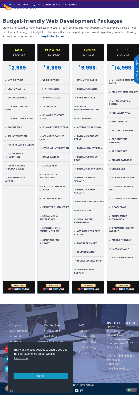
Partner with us (88, 336)
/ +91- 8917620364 (66, 4)
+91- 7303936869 (45, 4)
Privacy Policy (87, 341)
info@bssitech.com (52, 36)
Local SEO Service (55, 341)
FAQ (81, 325)
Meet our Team (18, 331)
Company (15, 325)
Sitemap (84, 331)
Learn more (21, 358)
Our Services (52, 325)
